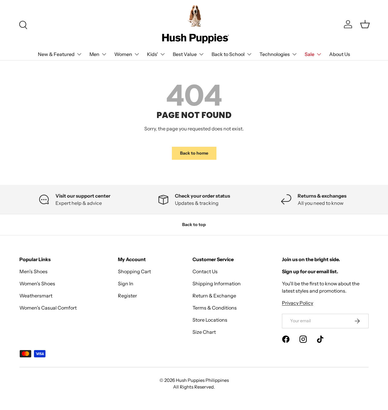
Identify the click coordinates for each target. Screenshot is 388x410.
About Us (339, 54)
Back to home (194, 153)
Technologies (274, 54)
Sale (309, 54)
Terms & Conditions (214, 308)
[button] (365, 24)
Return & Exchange (214, 296)
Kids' (152, 54)
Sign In (125, 283)
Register (127, 296)
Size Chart (204, 332)
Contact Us (205, 271)
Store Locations (209, 320)
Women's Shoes (37, 283)
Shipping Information (216, 283)
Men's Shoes (33, 271)
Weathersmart (35, 296)
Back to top (194, 224)
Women (123, 54)
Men (94, 54)
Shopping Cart (134, 271)
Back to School (228, 54)
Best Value (185, 54)
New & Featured (56, 54)
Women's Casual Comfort (48, 308)
